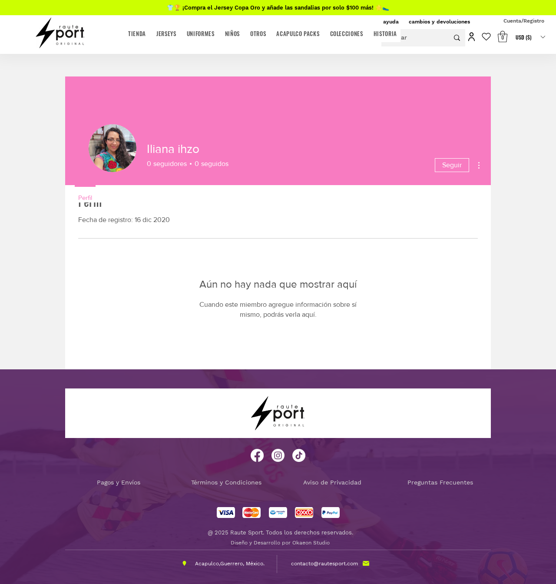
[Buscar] (457, 37)
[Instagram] (278, 455)
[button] (469, 37)
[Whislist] (484, 37)
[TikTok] (298, 455)
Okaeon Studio (311, 543)
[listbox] (530, 37)
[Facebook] (257, 455)
